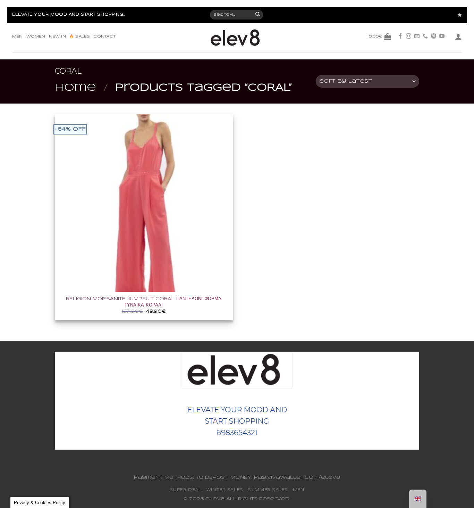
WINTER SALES (224, 490)
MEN (17, 36)
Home (75, 88)
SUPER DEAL (186, 490)
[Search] (258, 15)
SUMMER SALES (268, 490)
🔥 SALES (79, 36)
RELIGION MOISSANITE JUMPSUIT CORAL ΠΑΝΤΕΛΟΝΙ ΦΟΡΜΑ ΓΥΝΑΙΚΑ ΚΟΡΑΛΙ (143, 302)
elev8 (215, 499)
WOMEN (35, 36)
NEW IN (57, 36)
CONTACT (104, 36)
